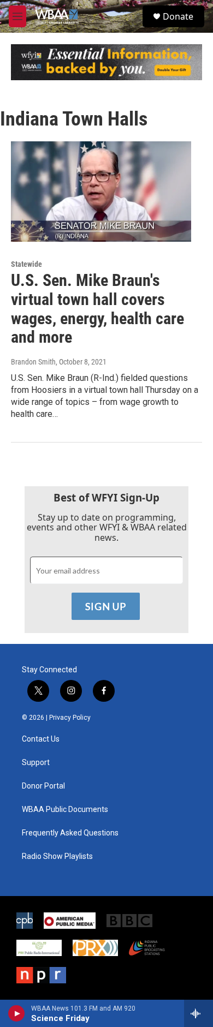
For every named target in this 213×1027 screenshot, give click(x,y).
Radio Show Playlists (57, 856)
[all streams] (198, 1013)
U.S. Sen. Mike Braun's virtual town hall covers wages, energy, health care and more (97, 309)
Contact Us (41, 739)
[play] (16, 1013)
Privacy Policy (70, 717)
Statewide (26, 264)
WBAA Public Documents (65, 809)
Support (36, 763)
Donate (178, 16)
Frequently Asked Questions (70, 833)
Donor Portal (43, 786)
